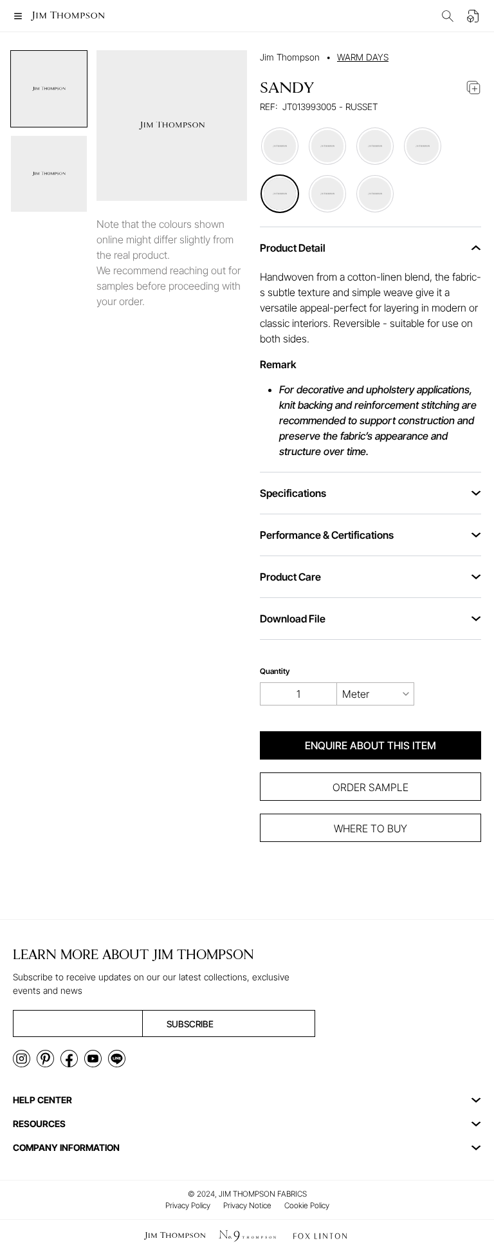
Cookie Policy (306, 1205)
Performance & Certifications (327, 534)
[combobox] (375, 693)
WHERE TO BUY (370, 828)
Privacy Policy (187, 1205)
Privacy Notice (247, 1205)
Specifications (293, 493)
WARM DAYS (363, 56)
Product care (290, 576)
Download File (292, 618)
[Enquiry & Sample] (473, 16)
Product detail (292, 247)
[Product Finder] (447, 16)
